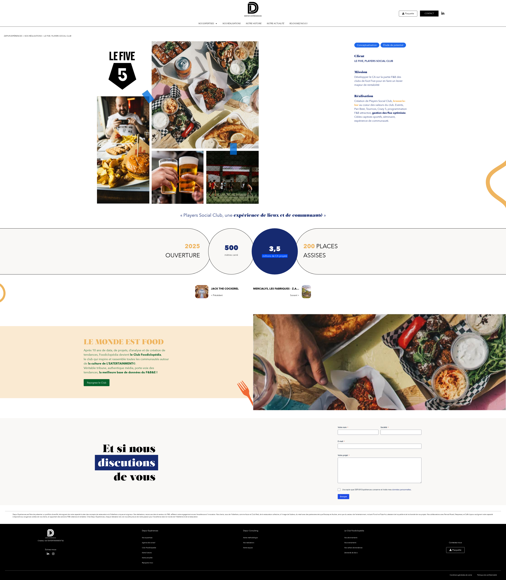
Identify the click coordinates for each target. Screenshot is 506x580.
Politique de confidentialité (487, 575)
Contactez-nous (455, 542)
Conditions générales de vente (461, 575)
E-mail (341, 441)
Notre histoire (254, 23)
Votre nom (343, 427)
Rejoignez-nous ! (299, 23)
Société (385, 427)
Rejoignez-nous (147, 563)
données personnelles (401, 489)
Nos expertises (147, 538)
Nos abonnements (350, 538)
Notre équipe (248, 548)
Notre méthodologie (250, 538)
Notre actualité (275, 23)
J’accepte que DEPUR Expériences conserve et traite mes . (376, 489)
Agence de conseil (148, 543)
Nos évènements (350, 543)
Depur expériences (13, 36)
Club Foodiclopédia (149, 548)
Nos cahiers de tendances (353, 548)
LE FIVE (358, 61)
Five (373, 81)
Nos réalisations (232, 23)
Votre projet (343, 455)
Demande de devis (351, 553)
